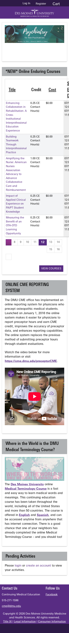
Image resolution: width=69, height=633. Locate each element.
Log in (26, 3)
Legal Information (25, 621)
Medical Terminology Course (26, 488)
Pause (36, 49)
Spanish (43, 515)
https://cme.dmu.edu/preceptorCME (31, 361)
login (18, 565)
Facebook (52, 594)
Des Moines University (27, 484)
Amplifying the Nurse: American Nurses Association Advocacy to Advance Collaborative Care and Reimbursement (16, 174)
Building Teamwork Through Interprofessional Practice (16, 145)
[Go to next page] (9, 257)
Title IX (7, 621)
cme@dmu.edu (11, 606)
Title (12, 90)
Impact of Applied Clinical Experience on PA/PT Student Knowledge (16, 204)
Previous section (21, 49)
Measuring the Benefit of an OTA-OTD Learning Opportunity (15, 225)
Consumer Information (52, 621)
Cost (52, 90)
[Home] (34, 11)
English (24, 515)
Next (51, 49)
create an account (38, 565)
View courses (51, 268)
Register (41, 4)
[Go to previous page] (9, 242)
